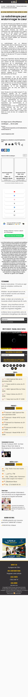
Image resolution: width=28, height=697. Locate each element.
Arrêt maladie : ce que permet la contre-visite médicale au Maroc (20, 178)
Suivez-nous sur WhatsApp (14, 235)
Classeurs (19, 409)
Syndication (18, 695)
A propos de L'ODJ (14, 669)
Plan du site (10, 695)
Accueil (3, 6)
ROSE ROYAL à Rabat (9, 560)
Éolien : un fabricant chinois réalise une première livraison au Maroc (7, 178)
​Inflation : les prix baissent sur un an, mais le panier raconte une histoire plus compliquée (13, 294)
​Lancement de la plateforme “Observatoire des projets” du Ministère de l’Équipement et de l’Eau (18, 542)
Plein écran (22, 369)
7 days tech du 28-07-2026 (15, 434)
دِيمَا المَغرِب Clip (10, 508)
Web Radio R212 (14, 687)
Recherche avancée (7, 322)
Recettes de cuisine (19, 183)
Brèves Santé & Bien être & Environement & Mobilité (14, 7)
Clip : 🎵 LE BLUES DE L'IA (13, 519)
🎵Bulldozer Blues (11, 516)
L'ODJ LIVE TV (14, 682)
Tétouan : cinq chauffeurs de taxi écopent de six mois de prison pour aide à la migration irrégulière (13, 307)
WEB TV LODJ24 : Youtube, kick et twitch (14, 364)
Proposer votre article (14, 675)
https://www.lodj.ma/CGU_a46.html (14, 395)
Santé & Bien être (10, 6)
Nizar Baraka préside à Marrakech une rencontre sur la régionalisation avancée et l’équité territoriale (14, 529)
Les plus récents (10, 409)
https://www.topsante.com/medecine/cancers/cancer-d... (14, 128)
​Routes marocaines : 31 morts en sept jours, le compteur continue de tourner (13, 286)
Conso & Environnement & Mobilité (8, 181)
